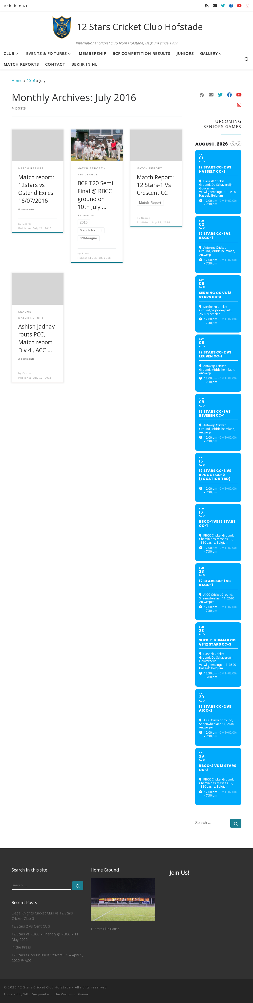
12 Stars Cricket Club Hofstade (44, 987)
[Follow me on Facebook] (231, 6)
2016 (30, 80)
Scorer (26, 224)
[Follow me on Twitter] (223, 6)
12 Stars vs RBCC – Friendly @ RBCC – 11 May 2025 (45, 937)
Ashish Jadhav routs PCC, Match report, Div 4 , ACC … (36, 338)
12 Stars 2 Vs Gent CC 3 (31, 926)
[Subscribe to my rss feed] (207, 6)
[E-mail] (215, 6)
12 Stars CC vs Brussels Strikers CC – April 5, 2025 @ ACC (47, 958)
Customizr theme (74, 994)
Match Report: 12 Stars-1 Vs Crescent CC (155, 185)
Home (17, 80)
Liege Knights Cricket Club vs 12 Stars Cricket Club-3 (42, 916)
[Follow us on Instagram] (247, 6)
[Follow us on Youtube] (239, 6)
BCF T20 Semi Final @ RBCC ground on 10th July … (95, 195)
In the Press (21, 947)
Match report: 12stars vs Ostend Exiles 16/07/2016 (36, 189)
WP (25, 994)
